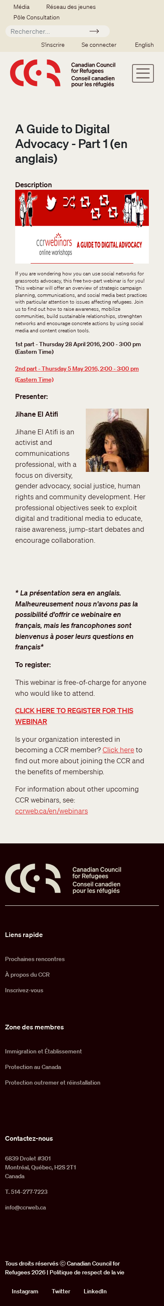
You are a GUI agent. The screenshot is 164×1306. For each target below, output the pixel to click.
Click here (118, 749)
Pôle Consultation (36, 17)
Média (21, 7)
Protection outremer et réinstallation (53, 1082)
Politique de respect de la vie (87, 1272)
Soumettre (97, 32)
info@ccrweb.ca (25, 1207)
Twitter (61, 1291)
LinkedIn (95, 1291)
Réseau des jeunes (71, 7)
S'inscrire (53, 44)
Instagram (25, 1291)
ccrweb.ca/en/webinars (51, 810)
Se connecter (99, 44)
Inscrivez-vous (24, 990)
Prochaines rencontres (35, 959)
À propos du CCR (27, 974)
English (144, 44)
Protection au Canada (33, 1067)
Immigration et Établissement (43, 1051)
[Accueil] (62, 73)
